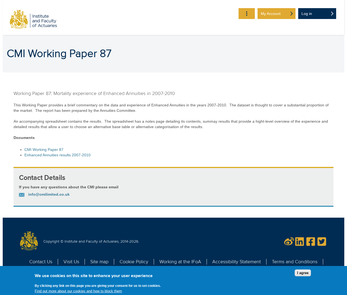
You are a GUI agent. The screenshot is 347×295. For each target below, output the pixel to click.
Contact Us (40, 262)
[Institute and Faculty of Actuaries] (33, 20)
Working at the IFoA (180, 262)
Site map (99, 262)
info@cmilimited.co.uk (49, 194)
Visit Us (71, 262)
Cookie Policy (134, 262)
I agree (303, 273)
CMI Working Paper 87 (43, 149)
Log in (306, 13)
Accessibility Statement (236, 262)
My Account (271, 13)
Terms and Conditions (294, 262)
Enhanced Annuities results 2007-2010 (57, 155)
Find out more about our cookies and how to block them (78, 291)
